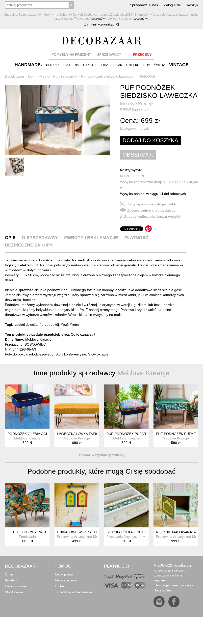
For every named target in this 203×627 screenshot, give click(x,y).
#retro (74, 325)
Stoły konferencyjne (70, 354)
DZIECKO (132, 65)
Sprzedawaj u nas (144, 5)
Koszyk (192, 5)
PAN (119, 65)
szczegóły (98, 18)
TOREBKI (89, 65)
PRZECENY (142, 54)
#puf (64, 325)
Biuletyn (11, 580)
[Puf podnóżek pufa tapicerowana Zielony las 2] (175, 406)
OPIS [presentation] (10, 237)
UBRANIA (52, 65)
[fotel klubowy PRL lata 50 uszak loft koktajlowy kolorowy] (27, 505)
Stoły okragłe (98, 354)
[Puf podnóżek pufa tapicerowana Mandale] (126, 406)
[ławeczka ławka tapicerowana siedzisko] (76, 406)
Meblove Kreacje (136, 103)
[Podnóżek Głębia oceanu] (27, 406)
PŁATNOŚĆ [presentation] (136, 237)
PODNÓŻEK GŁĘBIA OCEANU (31, 434)
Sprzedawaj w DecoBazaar (73, 592)
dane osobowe (181, 585)
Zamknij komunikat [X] (101, 24)
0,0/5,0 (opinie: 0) (134, 109)
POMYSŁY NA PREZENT (71, 54)
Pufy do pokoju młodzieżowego (29, 354)
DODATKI (106, 65)
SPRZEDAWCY (109, 54)
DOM (146, 65)
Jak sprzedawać (66, 580)
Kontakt (60, 586)
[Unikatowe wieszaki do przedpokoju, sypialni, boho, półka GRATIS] (76, 505)
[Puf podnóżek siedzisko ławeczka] (57, 120)
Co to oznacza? (83, 334)
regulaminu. (161, 580)
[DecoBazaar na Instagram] (159, 601)
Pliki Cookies (14, 592)
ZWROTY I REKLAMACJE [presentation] (91, 237)
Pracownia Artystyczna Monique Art (84, 537)
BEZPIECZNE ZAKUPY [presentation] (29, 245)
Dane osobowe (15, 586)
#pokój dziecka (26, 325)
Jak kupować (63, 574)
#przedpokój (49, 325)
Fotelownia (27, 537)
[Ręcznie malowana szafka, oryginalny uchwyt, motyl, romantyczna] (175, 505)
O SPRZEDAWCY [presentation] (40, 237)
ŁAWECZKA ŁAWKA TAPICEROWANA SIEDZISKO (96, 434)
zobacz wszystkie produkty (102, 455)
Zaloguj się (172, 5)
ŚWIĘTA (159, 65)
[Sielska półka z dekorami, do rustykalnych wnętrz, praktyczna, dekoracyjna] (126, 505)
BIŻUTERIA (71, 65)
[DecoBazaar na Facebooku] (173, 601)
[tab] (10, 237)
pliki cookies (162, 590)
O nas (9, 574)
